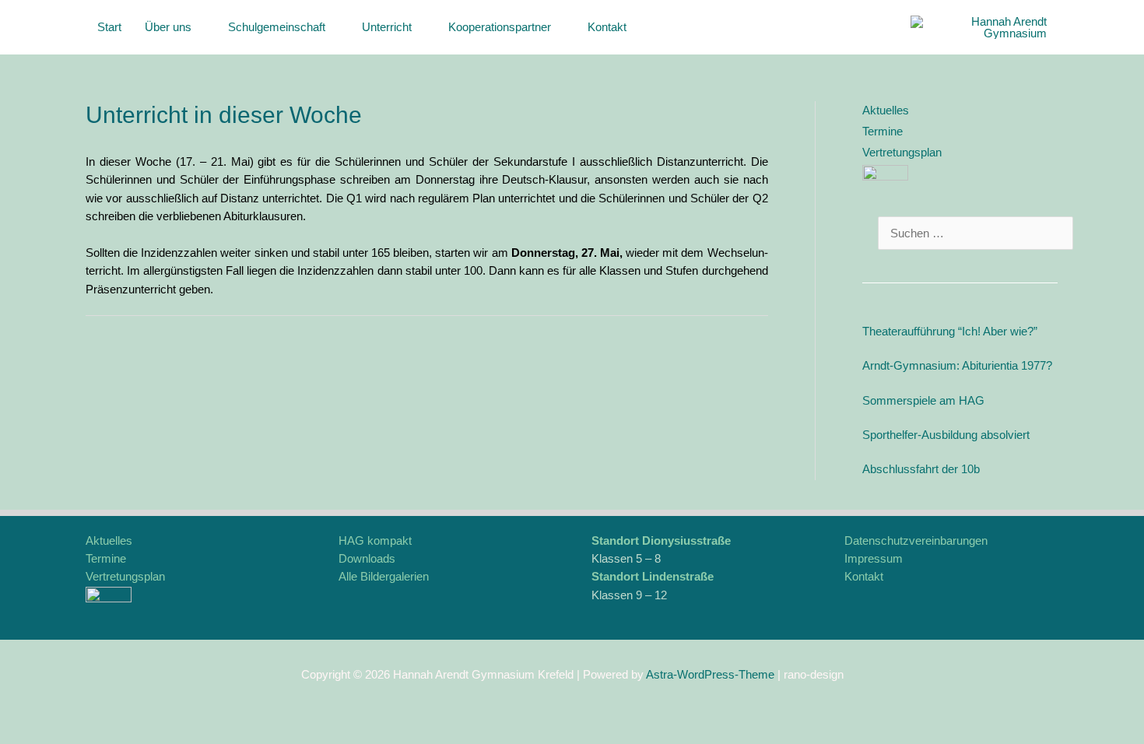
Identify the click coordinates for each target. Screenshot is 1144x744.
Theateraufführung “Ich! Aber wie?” (949, 331)
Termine (882, 131)
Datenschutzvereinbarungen (916, 540)
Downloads (367, 558)
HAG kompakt (375, 540)
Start (109, 26)
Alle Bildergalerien (384, 576)
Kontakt (607, 26)
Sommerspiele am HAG (923, 400)
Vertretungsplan (902, 152)
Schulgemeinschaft (276, 26)
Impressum (873, 558)
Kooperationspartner (499, 26)
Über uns (168, 26)
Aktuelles (885, 110)
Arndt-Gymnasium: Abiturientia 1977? (957, 365)
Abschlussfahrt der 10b (921, 469)
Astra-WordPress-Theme (710, 674)
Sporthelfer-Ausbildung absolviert (946, 434)
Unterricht (387, 26)
